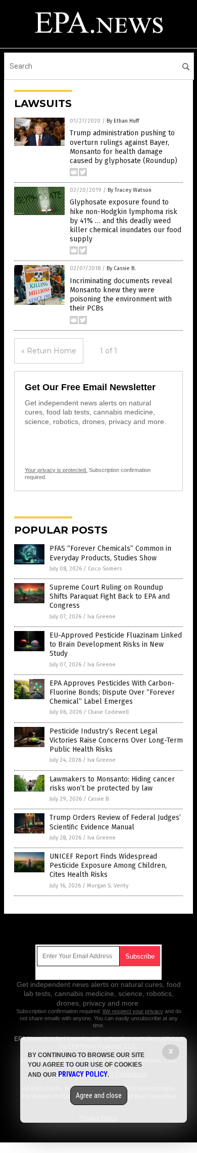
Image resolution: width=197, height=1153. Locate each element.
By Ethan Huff (123, 121)
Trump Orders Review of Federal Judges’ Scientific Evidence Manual (115, 822)
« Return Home (48, 350)
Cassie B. (99, 799)
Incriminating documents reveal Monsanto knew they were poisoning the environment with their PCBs (121, 295)
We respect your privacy (133, 1011)
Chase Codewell (108, 712)
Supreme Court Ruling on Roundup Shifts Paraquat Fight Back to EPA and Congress (110, 596)
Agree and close (99, 1095)
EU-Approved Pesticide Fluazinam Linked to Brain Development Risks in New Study (116, 644)
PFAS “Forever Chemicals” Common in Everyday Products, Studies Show (110, 553)
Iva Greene (101, 616)
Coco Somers (105, 568)
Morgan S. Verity (107, 885)
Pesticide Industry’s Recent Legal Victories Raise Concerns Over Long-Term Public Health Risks (116, 740)
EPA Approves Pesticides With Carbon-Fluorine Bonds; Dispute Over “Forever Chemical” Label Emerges (112, 692)
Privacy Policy (83, 1074)
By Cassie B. (121, 268)
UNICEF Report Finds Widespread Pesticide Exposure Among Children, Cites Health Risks (108, 865)
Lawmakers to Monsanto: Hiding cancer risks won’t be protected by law (112, 784)
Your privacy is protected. (56, 470)
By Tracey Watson (130, 190)
